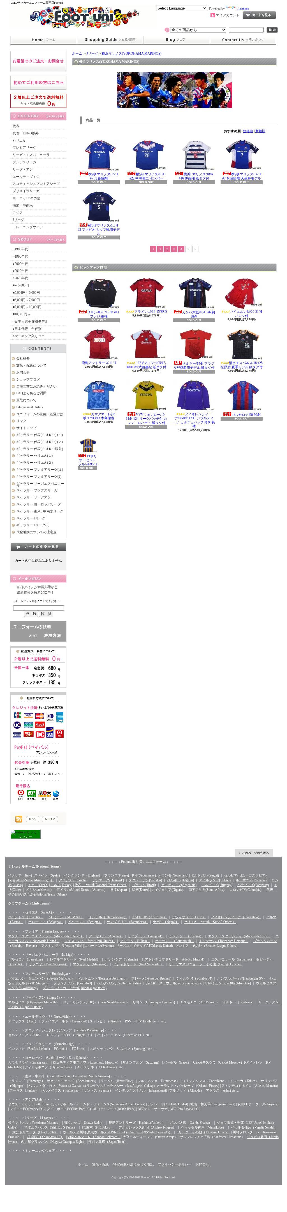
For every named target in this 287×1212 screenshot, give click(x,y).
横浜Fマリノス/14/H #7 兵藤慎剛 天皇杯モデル (241, 176)
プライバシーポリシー (174, 1164)
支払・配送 (100, 1164)
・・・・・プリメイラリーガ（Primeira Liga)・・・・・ (49, 1044)
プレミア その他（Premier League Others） (207, 946)
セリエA (19, 141)
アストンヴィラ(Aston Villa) (61, 946)
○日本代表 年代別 (27, 329)
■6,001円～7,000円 (26, 300)
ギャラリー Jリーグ (30, 518)
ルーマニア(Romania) (251, 880)
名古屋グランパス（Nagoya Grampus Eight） (53, 1142)
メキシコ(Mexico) (39, 890)
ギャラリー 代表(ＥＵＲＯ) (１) (39, 435)
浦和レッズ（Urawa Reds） (84, 1123)
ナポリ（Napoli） (166, 922)
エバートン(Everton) (99, 946)
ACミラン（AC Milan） (66, 917)
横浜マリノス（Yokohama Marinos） (34, 1123)
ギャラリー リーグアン (33, 497)
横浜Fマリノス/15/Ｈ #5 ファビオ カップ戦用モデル (99, 229)
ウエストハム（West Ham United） (89, 941)
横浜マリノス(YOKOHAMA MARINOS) (131, 53)
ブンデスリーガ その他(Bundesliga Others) (75, 988)
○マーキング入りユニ (29, 336)
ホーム (43, 40)
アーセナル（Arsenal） (106, 936)
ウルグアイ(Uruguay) (217, 885)
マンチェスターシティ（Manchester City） (239, 936)
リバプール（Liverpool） (146, 936)
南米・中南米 (23, 206)
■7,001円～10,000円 (27, 307)
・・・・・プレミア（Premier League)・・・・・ (44, 931)
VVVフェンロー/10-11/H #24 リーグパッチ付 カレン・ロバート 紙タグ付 (146, 419)
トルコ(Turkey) (61, 885)
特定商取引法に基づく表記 (133, 1164)
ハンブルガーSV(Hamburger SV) (241, 978)
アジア (18, 213)
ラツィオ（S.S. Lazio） (189, 917)
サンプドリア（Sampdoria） (127, 922)
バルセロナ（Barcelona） (26, 959)
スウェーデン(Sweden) (145, 880)
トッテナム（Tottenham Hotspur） (223, 941)
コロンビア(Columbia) (245, 890)
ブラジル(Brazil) (144, 885)
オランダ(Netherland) (173, 875)
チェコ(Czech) (38, 885)
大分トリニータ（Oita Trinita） (35, 1132)
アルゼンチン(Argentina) (178, 885)
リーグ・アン (23, 169)
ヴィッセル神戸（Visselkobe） (203, 1127)
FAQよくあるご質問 (31, 393)
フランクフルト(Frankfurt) (73, 983)
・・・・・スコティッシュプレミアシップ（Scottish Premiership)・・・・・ (64, 1030)
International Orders (29, 407)
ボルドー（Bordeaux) (238, 1002)
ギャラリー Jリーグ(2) (32, 525)
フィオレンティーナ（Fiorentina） (236, 917)
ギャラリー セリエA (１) (34, 456)
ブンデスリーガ (24, 162)
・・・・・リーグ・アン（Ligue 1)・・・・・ (42, 997)
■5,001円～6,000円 (26, 293)
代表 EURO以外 (26, 133)
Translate (243, 8)
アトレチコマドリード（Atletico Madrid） (175, 959)
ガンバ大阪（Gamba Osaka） (191, 1123)
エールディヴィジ (26, 177)
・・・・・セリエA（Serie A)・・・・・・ (40, 912)
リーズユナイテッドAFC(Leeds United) (144, 946)
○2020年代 (20, 278)
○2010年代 (20, 271)
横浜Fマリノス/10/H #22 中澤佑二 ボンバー (147, 176)
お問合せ (243, 40)
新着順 (260, 131)
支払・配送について (110, 40)
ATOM (50, 819)
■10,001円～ (22, 314)
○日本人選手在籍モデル (30, 321)
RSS (32, 819)
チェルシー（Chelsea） (186, 936)
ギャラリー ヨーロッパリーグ (38, 504)
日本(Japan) (118, 890)
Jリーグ (18, 220)
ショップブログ (176, 40)
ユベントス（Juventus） (25, 917)
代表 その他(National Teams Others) (101, 885)
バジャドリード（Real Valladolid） (138, 964)
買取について (26, 400)
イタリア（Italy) (20, 875)
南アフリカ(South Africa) (206, 890)
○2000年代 (20, 264)
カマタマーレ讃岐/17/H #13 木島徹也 (99, 416)
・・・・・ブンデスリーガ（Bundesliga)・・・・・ (46, 974)
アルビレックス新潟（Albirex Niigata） (147, 1127)
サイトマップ (26, 428)
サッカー (25, 836)
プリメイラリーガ (26, 191)
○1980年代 (20, 249)
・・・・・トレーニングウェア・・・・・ (40, 1151)
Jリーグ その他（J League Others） (203, 1132)
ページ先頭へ (254, 853)
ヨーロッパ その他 (26, 198)
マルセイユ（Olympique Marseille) (32, 1002)
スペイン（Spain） (48, 875)
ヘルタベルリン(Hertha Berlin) (119, 983)
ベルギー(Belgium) (180, 880)
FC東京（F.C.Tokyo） (98, 1127)
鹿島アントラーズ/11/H (99, 363)
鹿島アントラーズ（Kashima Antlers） (137, 1123)
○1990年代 (20, 256)
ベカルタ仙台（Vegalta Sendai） (254, 1127)
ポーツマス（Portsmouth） (174, 941)
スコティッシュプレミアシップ (36, 184)
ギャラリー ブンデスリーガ (36, 490)
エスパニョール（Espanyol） (232, 959)
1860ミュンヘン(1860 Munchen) (228, 983)
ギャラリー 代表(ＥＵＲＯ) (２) (39, 442)
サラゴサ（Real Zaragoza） (48, 964)
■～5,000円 (21, 285)
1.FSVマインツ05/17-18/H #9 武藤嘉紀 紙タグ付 (146, 365)
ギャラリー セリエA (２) (34, 463)
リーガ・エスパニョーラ (31, 155)
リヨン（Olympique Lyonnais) (154, 1002)
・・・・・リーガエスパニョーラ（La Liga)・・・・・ (49, 955)
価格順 (248, 131)
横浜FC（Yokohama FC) (45, 1137)
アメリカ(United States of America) (81, 890)
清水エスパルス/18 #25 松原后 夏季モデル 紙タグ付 (242, 365)
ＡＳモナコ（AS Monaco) (198, 1002)
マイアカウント (228, 15)
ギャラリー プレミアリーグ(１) (39, 470)
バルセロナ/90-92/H (246, 415)
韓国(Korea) (140, 890)
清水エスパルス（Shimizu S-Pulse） (50, 1127)
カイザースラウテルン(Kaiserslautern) (173, 983)
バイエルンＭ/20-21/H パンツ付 (246, 314)
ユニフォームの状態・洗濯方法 (39, 414)
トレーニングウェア (28, 227)
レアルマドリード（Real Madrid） (75, 959)
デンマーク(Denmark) (108, 880)
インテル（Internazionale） (108, 917)
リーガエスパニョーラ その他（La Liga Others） (205, 964)
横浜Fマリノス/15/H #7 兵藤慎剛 (103, 176)
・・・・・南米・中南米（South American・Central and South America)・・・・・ (67, 1076)
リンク (21, 421)
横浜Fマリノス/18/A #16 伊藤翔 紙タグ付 (196, 176)
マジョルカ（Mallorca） (90, 964)
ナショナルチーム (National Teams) (34, 866)
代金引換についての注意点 (36, 532)
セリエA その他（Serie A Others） (210, 922)
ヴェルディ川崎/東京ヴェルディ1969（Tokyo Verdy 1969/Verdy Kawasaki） (117, 1132)
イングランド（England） (83, 875)
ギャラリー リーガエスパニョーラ (40, 485)
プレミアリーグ (24, 148)
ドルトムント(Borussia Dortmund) (102, 978)
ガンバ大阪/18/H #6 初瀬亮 (198, 314)
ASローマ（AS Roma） (149, 917)
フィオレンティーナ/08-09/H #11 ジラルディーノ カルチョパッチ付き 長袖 (194, 420)
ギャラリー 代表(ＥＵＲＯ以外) (39, 449)
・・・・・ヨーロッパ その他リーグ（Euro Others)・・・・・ (55, 1058)
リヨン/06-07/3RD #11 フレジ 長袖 (103, 314)
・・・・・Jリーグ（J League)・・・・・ (39, 1118)
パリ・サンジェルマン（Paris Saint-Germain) (95, 1002)
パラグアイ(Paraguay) (253, 885)
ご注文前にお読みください (36, 386)
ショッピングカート (259, 15)
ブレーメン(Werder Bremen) (151, 978)
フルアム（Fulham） (135, 941)
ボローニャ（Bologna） (45, 922)
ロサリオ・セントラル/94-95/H (87, 460)
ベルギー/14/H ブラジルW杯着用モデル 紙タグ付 (193, 365)
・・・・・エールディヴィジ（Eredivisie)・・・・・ (47, 1016)
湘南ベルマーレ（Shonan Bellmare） (94, 1137)
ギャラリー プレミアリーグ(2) (38, 477)
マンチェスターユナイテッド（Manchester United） (46, 936)
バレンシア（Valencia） (122, 959)
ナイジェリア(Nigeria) (167, 890)
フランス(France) (116, 875)
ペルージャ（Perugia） (85, 922)
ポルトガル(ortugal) (205, 875)
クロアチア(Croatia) (73, 880)
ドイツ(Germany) (143, 875)
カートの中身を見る (38, 546)
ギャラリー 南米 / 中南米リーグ (39, 511)
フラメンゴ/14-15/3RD (150, 312)
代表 (16, 126)
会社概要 (23, 358)
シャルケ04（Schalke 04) (194, 978)
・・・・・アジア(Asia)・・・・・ (34, 1099)
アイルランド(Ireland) (215, 880)
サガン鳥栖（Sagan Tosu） (107, 1142)
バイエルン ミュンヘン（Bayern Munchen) (40, 978)
